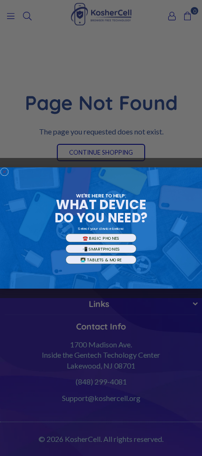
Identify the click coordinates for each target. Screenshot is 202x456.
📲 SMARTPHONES (101, 249)
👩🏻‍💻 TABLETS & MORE (101, 259)
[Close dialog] (4, 171)
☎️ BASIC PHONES (101, 238)
